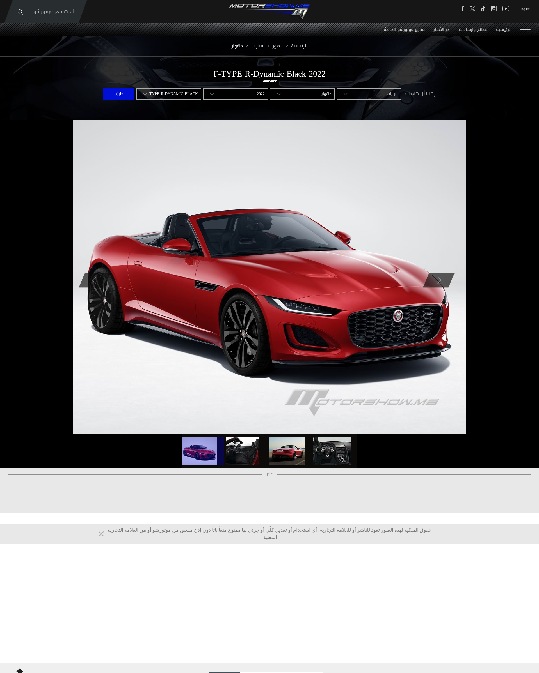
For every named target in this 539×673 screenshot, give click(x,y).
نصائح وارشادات (473, 29)
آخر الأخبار (442, 29)
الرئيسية (503, 29)
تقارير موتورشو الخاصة (404, 29)
